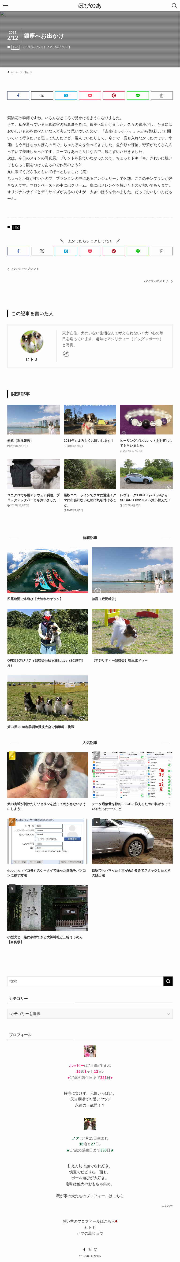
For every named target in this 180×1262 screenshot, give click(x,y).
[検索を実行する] (168, 981)
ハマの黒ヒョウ (90, 1233)
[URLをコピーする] (162, 95)
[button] (18, 95)
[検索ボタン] (174, 5)
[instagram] (96, 1250)
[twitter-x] (90, 1250)
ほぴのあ (90, 5)
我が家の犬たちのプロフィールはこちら (90, 1196)
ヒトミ (32, 359)
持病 (67, 1093)
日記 (15, 47)
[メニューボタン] (5, 5)
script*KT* (167, 1206)
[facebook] (84, 1250)
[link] (66, 354)
